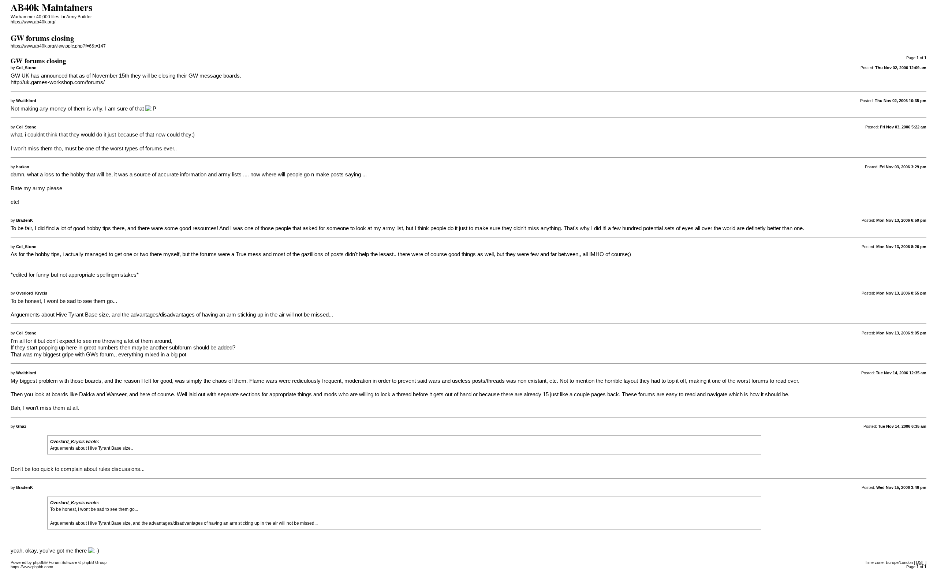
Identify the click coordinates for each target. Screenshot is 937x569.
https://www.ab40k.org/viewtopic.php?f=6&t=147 (58, 46)
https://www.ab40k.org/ (33, 22)
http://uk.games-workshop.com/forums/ (58, 82)
